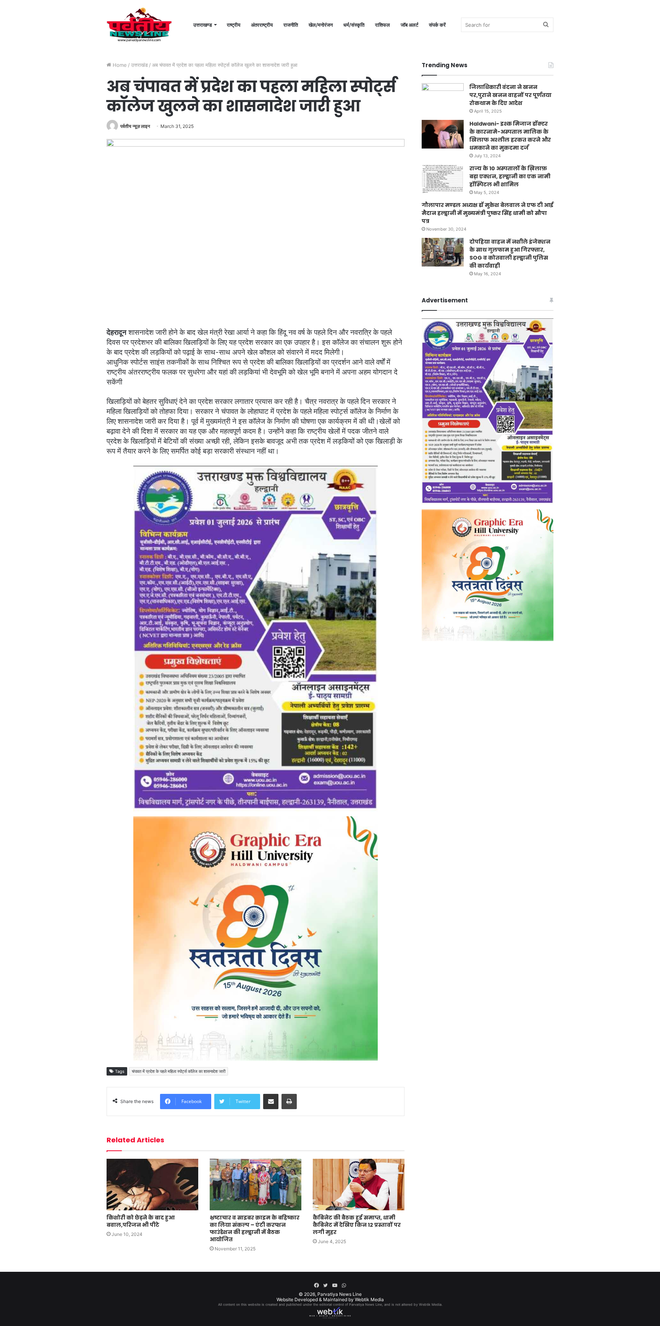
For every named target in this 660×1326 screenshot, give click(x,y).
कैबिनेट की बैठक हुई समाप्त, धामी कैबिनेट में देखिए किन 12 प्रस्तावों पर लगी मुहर (357, 1225)
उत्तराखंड (139, 65)
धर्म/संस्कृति (353, 25)
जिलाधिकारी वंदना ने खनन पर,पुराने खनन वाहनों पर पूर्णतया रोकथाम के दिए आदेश (510, 95)
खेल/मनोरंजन (321, 25)
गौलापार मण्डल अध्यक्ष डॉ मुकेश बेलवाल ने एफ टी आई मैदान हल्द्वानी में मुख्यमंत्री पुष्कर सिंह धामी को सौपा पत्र (487, 213)
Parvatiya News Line (339, 1294)
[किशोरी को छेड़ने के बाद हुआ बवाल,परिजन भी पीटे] (152, 1184)
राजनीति (290, 25)
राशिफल (382, 25)
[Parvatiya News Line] (139, 25)
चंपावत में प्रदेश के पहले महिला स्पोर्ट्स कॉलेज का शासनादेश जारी (178, 1071)
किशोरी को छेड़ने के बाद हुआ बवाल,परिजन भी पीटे (141, 1221)
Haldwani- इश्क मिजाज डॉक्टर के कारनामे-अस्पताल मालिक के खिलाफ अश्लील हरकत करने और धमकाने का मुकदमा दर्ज (510, 136)
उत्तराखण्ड (202, 25)
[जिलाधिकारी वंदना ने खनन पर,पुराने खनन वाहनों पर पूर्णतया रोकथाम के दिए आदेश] (443, 97)
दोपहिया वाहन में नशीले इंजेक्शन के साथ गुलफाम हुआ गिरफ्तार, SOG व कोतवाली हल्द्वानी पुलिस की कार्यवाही (509, 254)
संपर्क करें (437, 25)
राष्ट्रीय (233, 25)
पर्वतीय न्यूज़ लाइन (135, 126)
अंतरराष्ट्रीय (262, 25)
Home (119, 65)
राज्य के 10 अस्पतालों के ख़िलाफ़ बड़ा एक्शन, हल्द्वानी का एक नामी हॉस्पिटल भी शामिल (509, 176)
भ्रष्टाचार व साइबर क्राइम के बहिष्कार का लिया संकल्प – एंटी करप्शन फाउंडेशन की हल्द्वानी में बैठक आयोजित (254, 1228)
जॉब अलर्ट (409, 25)
